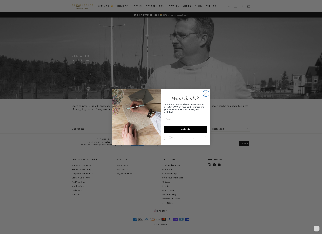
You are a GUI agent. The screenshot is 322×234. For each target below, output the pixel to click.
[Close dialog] (206, 93)
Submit (185, 129)
